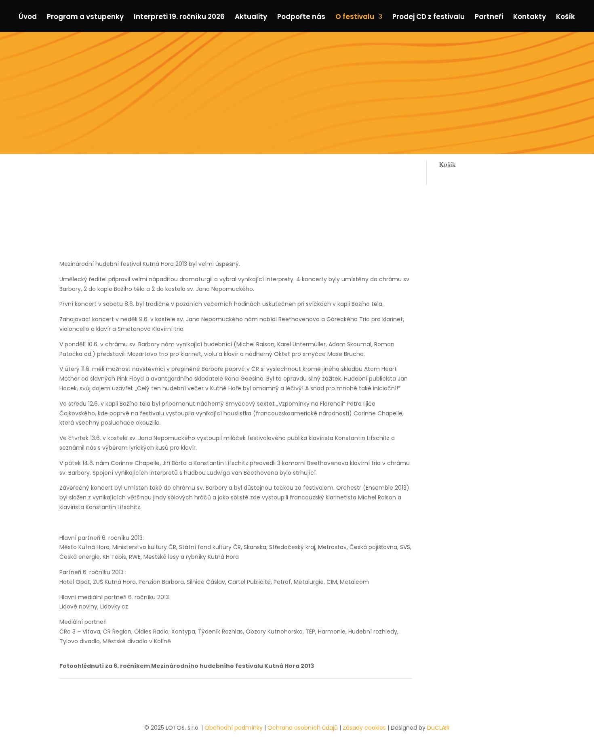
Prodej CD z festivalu (428, 17)
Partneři (489, 17)
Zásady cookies (364, 728)
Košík (565, 17)
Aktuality (251, 17)
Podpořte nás (301, 17)
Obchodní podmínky (233, 728)
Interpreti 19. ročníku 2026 (179, 17)
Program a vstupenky (85, 17)
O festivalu (354, 17)
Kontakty (529, 17)
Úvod (28, 17)
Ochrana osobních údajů (303, 728)
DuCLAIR (438, 728)
